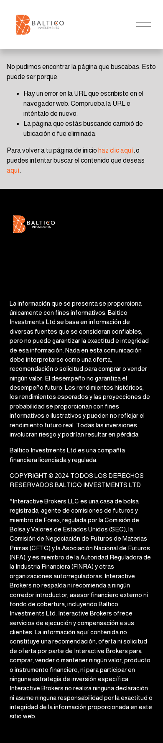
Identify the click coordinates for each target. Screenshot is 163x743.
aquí (13, 170)
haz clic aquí (115, 150)
